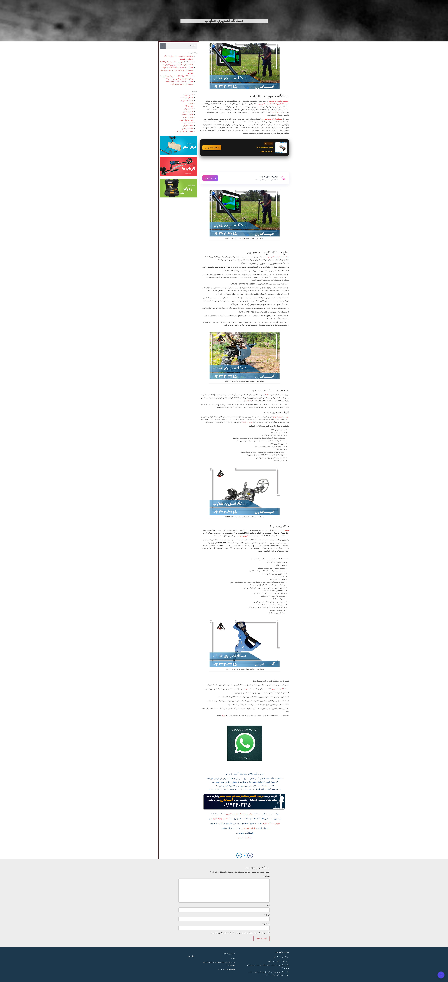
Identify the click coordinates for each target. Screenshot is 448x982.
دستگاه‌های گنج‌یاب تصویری (272, 119)
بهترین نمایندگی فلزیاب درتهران (239, 814)
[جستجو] (163, 46)
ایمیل (267, 915)
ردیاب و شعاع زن (186, 100)
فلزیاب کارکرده (187, 123)
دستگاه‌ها (276, 112)
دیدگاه (267, 876)
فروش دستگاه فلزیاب (271, 823)
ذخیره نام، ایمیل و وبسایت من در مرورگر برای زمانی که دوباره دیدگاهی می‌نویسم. (239, 933)
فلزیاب (266, 395)
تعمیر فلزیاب (188, 95)
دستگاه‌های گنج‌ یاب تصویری (278, 101)
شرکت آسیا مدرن (248, 828)
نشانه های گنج (187, 128)
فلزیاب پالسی (188, 111)
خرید (246, 689)
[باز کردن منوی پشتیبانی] (441, 974)
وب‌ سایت (266, 924)
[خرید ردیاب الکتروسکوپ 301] (244, 147)
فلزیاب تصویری (277, 689)
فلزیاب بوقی (188, 109)
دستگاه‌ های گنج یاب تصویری (278, 257)
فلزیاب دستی (188, 117)
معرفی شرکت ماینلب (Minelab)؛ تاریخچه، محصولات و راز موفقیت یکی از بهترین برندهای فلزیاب (176, 70)
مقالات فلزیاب (188, 125)
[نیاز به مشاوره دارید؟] (244, 178)
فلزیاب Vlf (189, 106)
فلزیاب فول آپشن (186, 120)
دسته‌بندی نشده (187, 97)
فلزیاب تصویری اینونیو (281, 417)
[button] (250, 855)
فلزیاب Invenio (246, 422)
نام (268, 905)
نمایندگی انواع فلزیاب (185, 131)
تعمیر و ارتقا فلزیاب (219, 818)
